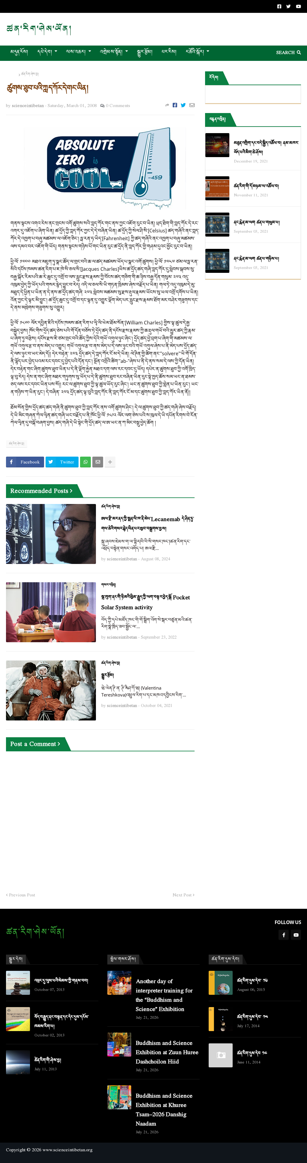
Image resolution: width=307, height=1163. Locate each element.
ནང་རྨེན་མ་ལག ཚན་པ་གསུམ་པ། (257, 222)
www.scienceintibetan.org (68, 1149)
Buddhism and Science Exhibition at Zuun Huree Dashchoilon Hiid (167, 1052)
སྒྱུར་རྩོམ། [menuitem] (145, 52)
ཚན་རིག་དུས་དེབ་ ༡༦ (252, 981)
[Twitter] (183, 105)
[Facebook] (175, 105)
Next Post (182, 895)
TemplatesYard (11, 1159)
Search (285, 52)
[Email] (192, 105)
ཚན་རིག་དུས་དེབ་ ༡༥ (252, 1017)
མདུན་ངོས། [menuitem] (19, 52)
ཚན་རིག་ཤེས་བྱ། (30, 74)
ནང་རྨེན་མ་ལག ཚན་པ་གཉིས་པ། (256, 259)
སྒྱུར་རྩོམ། (107, 675)
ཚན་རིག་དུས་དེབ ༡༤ (252, 1053)
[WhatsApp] (85, 462)
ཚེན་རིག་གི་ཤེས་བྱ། (47, 1060)
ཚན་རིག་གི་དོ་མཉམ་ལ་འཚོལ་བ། (256, 186)
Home (12, 74)
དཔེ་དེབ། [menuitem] (44, 52)
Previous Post (22, 895)
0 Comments (118, 105)
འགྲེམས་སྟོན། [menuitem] (111, 52)
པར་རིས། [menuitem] (169, 52)
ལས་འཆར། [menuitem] (76, 52)
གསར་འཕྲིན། (108, 585)
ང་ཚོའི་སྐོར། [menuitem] (195, 52)
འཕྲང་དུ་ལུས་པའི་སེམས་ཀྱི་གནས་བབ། (61, 981)
